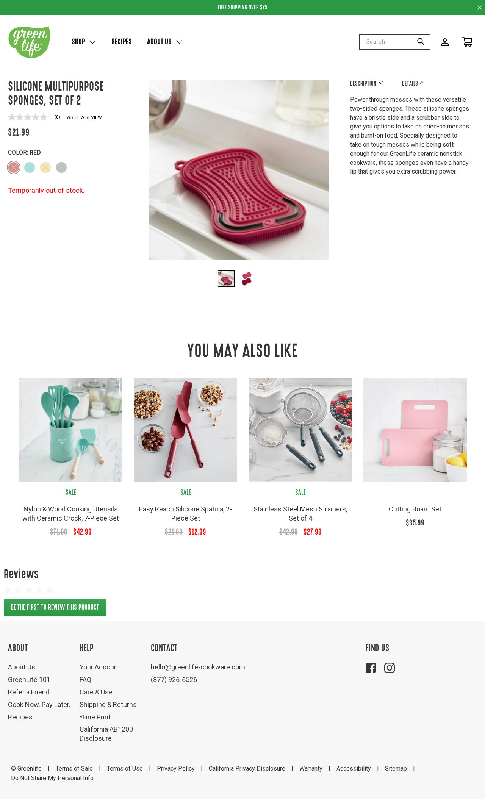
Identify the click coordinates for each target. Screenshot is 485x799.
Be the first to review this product (58, 610)
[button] (13, 167)
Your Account (100, 667)
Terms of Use (125, 768)
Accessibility (353, 768)
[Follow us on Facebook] (371, 668)
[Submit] (423, 42)
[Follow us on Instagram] (389, 668)
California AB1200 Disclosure (106, 733)
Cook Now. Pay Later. (39, 704)
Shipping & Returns (108, 704)
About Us (159, 42)
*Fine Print (95, 717)
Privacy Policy (176, 768)
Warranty (310, 768)
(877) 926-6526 (174, 679)
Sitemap (396, 768)
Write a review (84, 117)
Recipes (121, 42)
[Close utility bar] (479, 7)
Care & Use (96, 692)
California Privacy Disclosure (247, 768)
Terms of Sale (74, 768)
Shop (78, 42)
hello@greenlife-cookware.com (198, 667)
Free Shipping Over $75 (243, 7)
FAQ (85, 679)
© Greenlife (26, 768)
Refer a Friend (29, 692)
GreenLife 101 (29, 679)
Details (410, 83)
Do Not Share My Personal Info (52, 778)
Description (364, 83)
